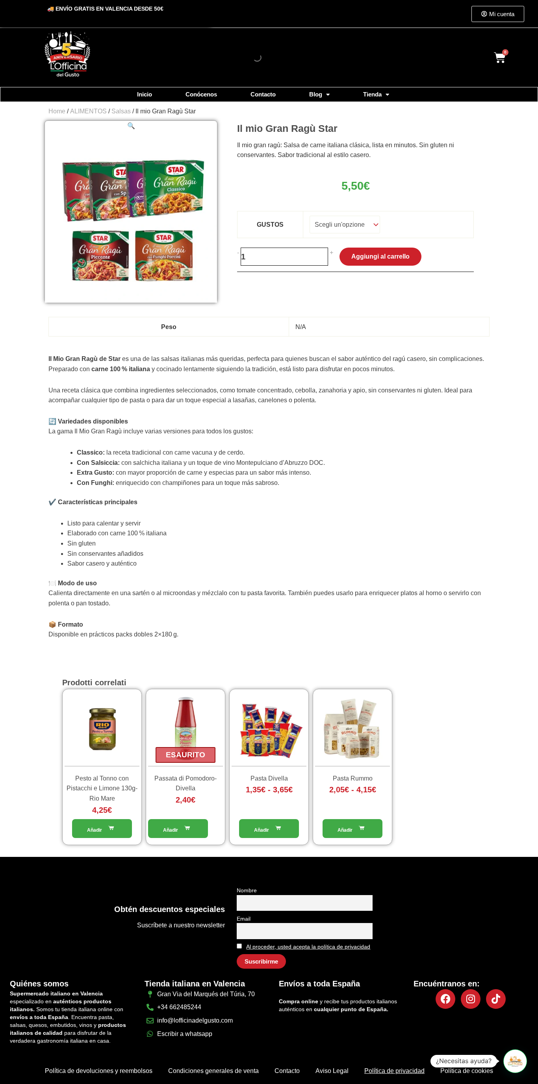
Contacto (263, 94)
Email (243, 919)
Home (56, 111)
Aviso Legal (332, 1070)
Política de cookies (466, 1070)
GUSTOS (270, 224)
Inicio (144, 94)
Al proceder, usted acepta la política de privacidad (308, 946)
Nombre (247, 890)
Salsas (121, 111)
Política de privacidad (394, 1070)
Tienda (372, 94)
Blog (315, 94)
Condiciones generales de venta (213, 1070)
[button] (131, 125)
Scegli (269, 828)
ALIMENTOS (88, 111)
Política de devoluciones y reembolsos (98, 1070)
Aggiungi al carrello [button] (102, 828)
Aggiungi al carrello (380, 256)
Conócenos (201, 94)
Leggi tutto (178, 828)
